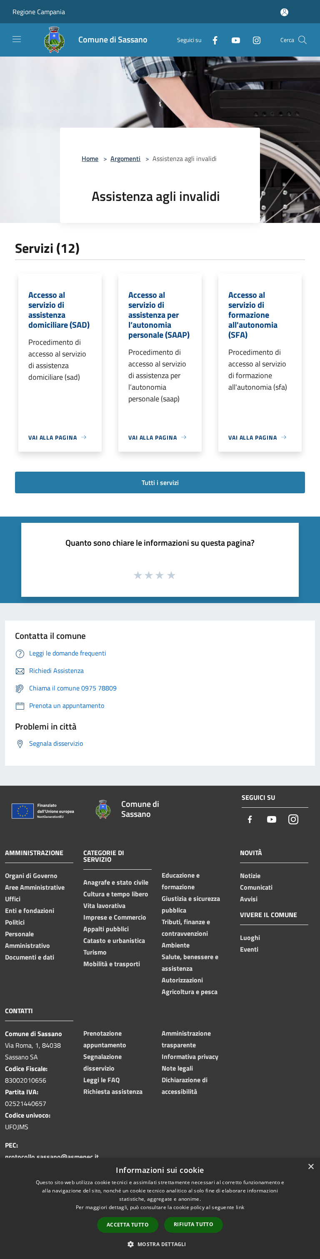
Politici (15, 922)
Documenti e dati (29, 957)
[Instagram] (253, 39)
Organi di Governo (31, 876)
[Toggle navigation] (17, 39)
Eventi (249, 949)
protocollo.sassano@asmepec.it (52, 1157)
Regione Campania (38, 12)
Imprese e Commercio (114, 917)
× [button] (311, 1167)
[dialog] (160, 1208)
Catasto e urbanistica (114, 940)
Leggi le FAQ (101, 1080)
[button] (160, 1244)
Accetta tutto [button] (128, 1224)
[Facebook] (211, 39)
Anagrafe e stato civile (115, 882)
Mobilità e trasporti (111, 964)
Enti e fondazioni (29, 910)
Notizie (250, 876)
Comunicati (256, 887)
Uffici (12, 899)
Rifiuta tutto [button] (193, 1224)
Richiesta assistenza (112, 1091)
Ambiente (176, 945)
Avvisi (249, 899)
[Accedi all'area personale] (284, 12)
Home (90, 158)
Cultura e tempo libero (115, 894)
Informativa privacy (190, 1056)
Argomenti (125, 158)
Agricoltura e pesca (190, 992)
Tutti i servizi (160, 482)
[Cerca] (303, 40)
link (240, 1207)
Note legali (177, 1068)
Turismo (95, 952)
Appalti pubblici (106, 929)
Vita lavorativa (104, 905)
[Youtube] (232, 39)
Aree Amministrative (35, 887)
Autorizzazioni (182, 980)
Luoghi (250, 937)
